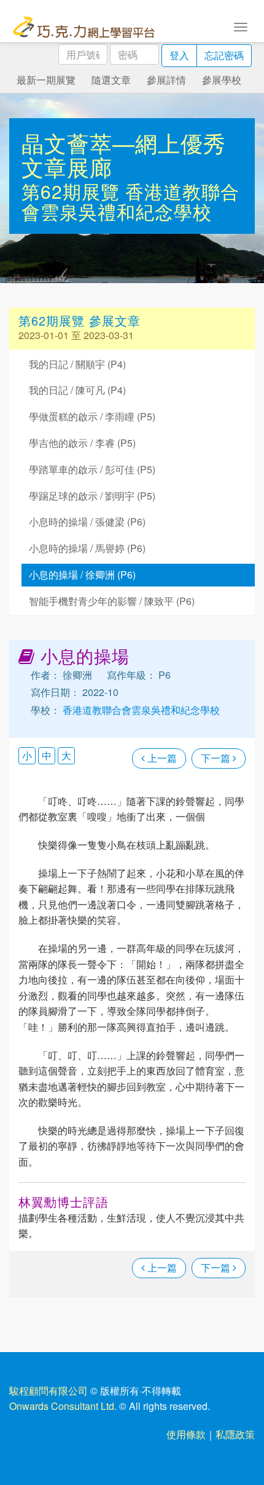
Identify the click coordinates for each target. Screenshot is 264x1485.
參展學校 (221, 80)
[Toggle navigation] (240, 26)
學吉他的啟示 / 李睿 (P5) (82, 443)
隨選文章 (111, 80)
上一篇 (161, 758)
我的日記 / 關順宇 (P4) (77, 364)
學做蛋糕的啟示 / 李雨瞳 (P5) (92, 416)
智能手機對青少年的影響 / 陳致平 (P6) (112, 601)
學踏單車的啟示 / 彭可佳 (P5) (92, 469)
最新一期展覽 (46, 80)
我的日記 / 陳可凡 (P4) (77, 390)
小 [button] (27, 755)
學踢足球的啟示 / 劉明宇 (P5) (92, 496)
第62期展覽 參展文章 (79, 320)
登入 (179, 55)
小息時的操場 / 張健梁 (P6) (87, 521)
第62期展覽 (73, 191)
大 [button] (66, 755)
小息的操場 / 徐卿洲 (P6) (82, 574)
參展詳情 (166, 80)
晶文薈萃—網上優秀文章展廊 (123, 155)
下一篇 (217, 758)
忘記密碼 (224, 55)
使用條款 (186, 1434)
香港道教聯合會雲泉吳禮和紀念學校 (130, 201)
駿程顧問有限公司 (48, 1390)
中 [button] (47, 755)
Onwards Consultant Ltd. (63, 1406)
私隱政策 (235, 1434)
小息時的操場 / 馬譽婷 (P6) (87, 548)
